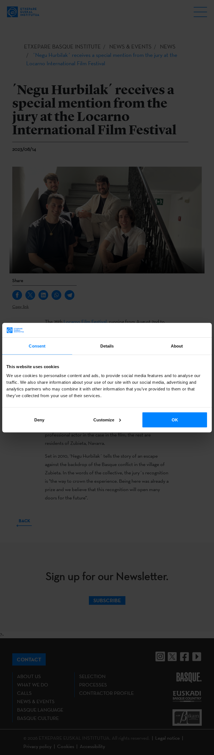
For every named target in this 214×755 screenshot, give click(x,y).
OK (175, 419)
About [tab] (177, 346)
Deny (39, 419)
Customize (103, 419)
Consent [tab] (37, 346)
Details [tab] (107, 346)
